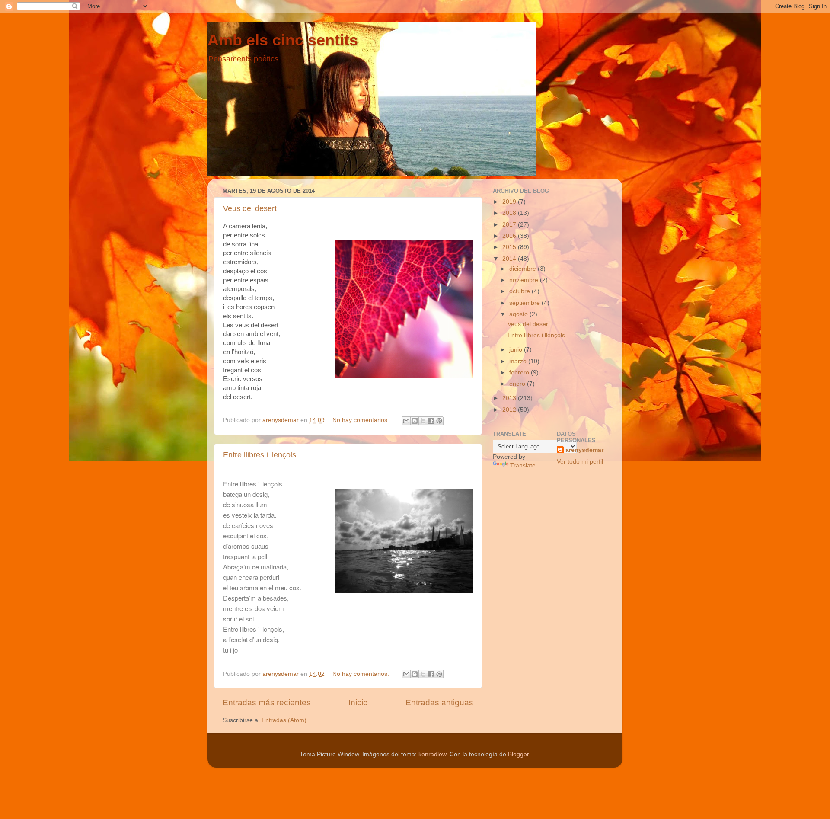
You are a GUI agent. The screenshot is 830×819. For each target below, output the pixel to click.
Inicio (358, 702)
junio (516, 349)
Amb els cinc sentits (283, 40)
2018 (510, 213)
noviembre (524, 280)
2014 (510, 259)
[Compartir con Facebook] (431, 420)
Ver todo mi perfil (580, 461)
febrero (520, 372)
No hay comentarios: (361, 420)
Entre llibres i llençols (259, 455)
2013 (510, 398)
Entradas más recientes (267, 702)
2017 (510, 224)
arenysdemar (584, 450)
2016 (510, 236)
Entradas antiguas (439, 702)
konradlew (432, 754)
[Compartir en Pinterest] (439, 420)
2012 (510, 409)
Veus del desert (250, 208)
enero (518, 384)
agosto (519, 314)
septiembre (525, 303)
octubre (520, 291)
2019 (510, 201)
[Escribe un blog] (414, 420)
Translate (523, 465)
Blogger (518, 754)
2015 (510, 247)
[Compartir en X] (422, 420)
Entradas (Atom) (284, 720)
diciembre (523, 269)
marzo (518, 361)
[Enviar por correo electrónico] (406, 420)
